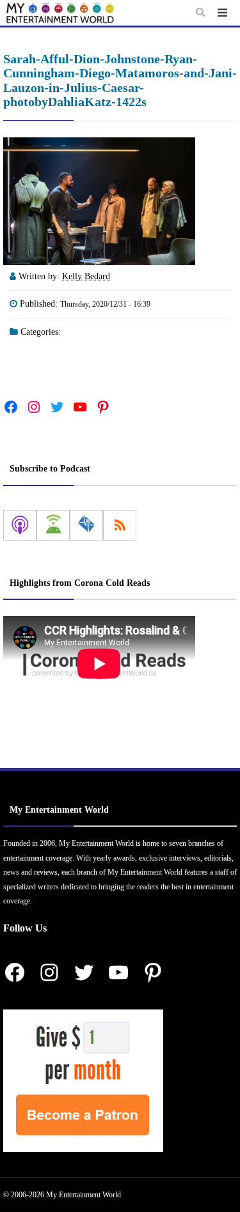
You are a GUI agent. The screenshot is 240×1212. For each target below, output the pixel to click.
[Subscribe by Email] (86, 525)
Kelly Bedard (86, 276)
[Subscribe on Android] (53, 525)
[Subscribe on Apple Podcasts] (19, 525)
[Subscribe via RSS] (119, 525)
